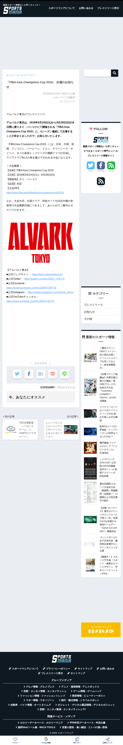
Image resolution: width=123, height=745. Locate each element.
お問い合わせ (86, 8)
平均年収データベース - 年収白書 (87, 722)
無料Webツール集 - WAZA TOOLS (36, 727)
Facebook (101, 171)
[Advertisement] (61, 41)
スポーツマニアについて (62, 8)
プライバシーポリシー (58, 668)
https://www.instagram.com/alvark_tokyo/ (51, 292)
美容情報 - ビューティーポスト (88, 695)
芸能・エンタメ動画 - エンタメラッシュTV (63, 709)
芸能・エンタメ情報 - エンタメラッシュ (45, 691)
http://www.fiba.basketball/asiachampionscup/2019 (35, 192)
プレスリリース (66, 387)
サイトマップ (85, 668)
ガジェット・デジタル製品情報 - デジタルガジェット (86, 705)
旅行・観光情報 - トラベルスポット (80, 700)
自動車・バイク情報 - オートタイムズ (30, 705)
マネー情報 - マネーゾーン (40, 700)
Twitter (90, 171)
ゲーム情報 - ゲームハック (87, 691)
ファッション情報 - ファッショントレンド (42, 695)
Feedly (111, 171)
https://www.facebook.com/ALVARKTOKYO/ (31, 287)
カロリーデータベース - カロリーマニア (41, 722)
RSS (101, 187)
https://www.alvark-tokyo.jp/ (47, 274)
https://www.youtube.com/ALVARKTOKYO (30, 301)
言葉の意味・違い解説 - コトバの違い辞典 (84, 727)
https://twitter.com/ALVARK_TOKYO (44, 279)
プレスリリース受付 (108, 8)
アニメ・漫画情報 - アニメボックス (80, 686)
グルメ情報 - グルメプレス (40, 686)
